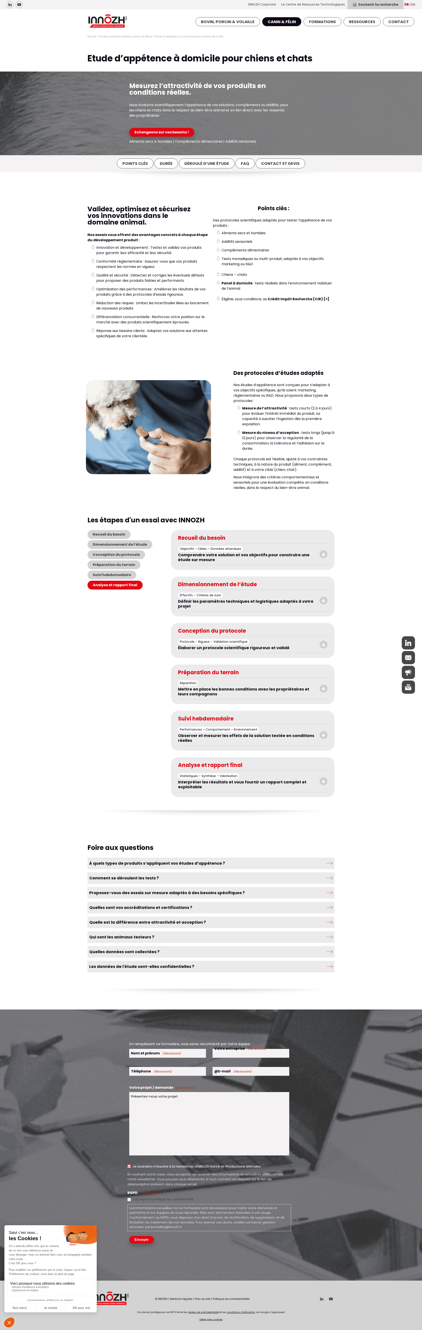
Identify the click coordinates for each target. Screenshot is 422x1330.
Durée (166, 163)
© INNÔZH (161, 1299)
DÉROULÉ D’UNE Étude (206, 163)
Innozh (91, 36)
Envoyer (142, 1240)
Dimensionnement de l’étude (120, 544)
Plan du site (202, 1299)
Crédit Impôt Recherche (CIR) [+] (298, 299)
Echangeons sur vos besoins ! (162, 132)
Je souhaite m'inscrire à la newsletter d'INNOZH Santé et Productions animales (197, 1166)
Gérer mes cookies (211, 1319)
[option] (148, 427)
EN (413, 4)
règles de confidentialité (203, 1312)
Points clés (135, 163)
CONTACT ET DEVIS (280, 163)
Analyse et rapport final (115, 585)
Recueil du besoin (109, 534)
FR (406, 4)
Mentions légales (181, 1299)
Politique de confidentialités (231, 1299)
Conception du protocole (116, 554)
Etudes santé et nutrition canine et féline (125, 36)
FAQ (245, 163)
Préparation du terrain (114, 564)
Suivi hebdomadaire (112, 574)
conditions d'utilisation (241, 1312)
